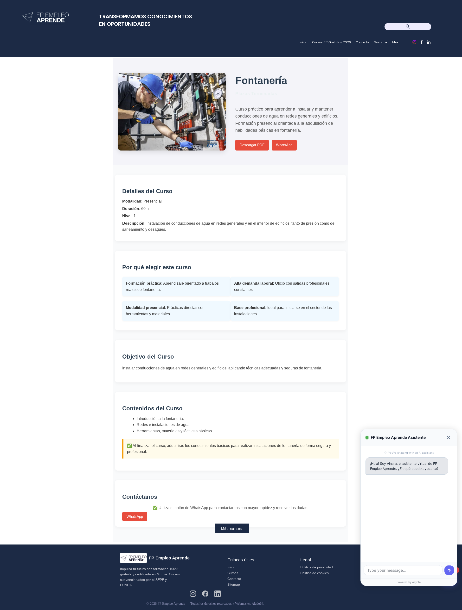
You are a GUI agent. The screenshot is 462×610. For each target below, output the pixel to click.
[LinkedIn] (428, 42)
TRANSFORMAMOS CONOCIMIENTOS (145, 16)
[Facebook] (421, 42)
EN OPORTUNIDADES (124, 24)
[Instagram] (414, 42)
